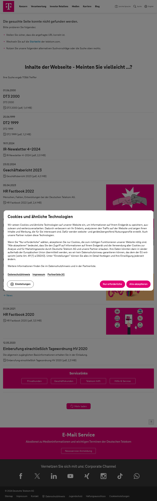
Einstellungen (23, 284)
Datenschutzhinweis (19, 274)
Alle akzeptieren (138, 284)
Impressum (39, 274)
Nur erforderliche (112, 284)
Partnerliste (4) (56, 274)
